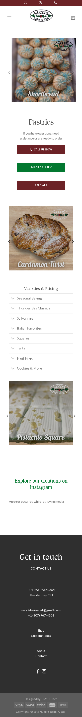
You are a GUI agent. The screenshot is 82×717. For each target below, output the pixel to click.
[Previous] (9, 73)
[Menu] (9, 18)
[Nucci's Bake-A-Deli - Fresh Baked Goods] (41, 18)
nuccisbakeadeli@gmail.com (41, 610)
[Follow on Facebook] (38, 671)
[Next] (73, 73)
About (41, 651)
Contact (41, 656)
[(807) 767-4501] (56, 3)
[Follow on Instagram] (44, 671)
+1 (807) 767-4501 (41, 615)
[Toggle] (13, 299)
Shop (41, 630)
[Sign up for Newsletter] (73, 18)
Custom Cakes (41, 635)
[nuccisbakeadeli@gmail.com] (26, 3)
